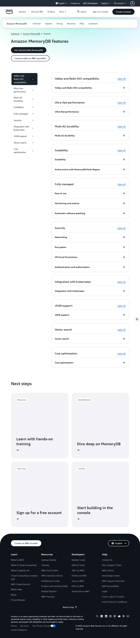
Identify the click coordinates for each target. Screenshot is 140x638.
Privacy (14, 626)
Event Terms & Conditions (114, 601)
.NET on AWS (78, 570)
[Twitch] (115, 616)
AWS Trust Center (49, 570)
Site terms (24, 626)
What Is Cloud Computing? (24, 565)
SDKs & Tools (78, 565)
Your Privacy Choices (41, 626)
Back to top (68, 607)
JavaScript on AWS (81, 591)
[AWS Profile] (132, 3)
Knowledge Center (111, 575)
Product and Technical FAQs (54, 586)
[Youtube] (119, 616)
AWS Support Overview (113, 581)
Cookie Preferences (19, 630)
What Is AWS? (17, 560)
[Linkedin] (106, 616)
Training (45, 565)
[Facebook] (102, 616)
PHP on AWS (78, 586)
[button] (37, 11)
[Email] (128, 616)
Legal (104, 591)
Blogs (13, 594)
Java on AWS (78, 581)
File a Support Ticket (112, 565)
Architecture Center (50, 581)
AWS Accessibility (110, 586)
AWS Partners (48, 596)
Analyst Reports (49, 591)
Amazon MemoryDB (31, 33)
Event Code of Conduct (113, 596)
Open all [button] (121, 78)
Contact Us (107, 560)
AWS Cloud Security (20, 584)
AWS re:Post (108, 570)
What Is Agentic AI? (20, 570)
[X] (97, 616)
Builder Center (79, 560)
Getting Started (48, 560)
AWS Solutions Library (52, 575)
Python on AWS (79, 575)
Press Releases (18, 600)
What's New (16, 589)
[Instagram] (110, 616)
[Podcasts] (123, 616)
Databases (15, 33)
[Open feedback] (137, 319)
